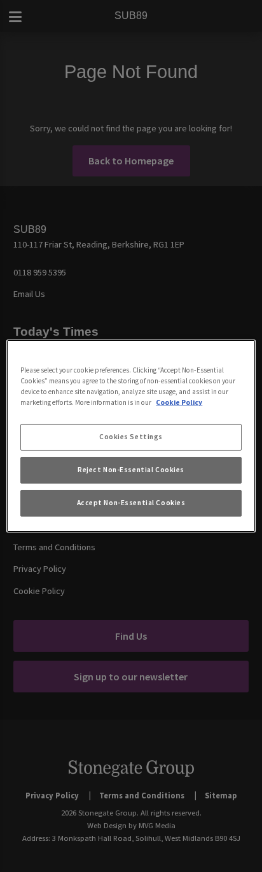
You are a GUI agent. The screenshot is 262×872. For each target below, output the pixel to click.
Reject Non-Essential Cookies (131, 469)
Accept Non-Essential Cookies (131, 502)
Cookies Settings (131, 436)
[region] (130, 436)
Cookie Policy (179, 402)
